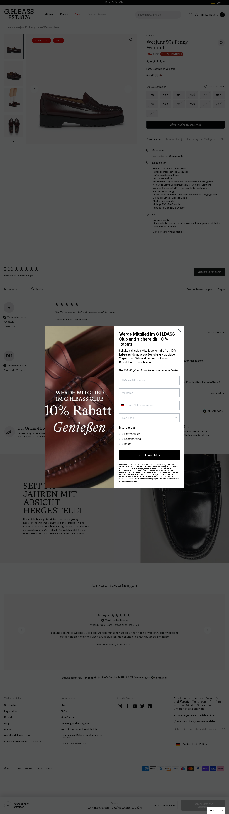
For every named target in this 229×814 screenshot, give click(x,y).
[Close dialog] (180, 331)
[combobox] (216, 810)
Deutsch (213, 810)
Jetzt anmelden (149, 455)
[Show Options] (176, 418)
